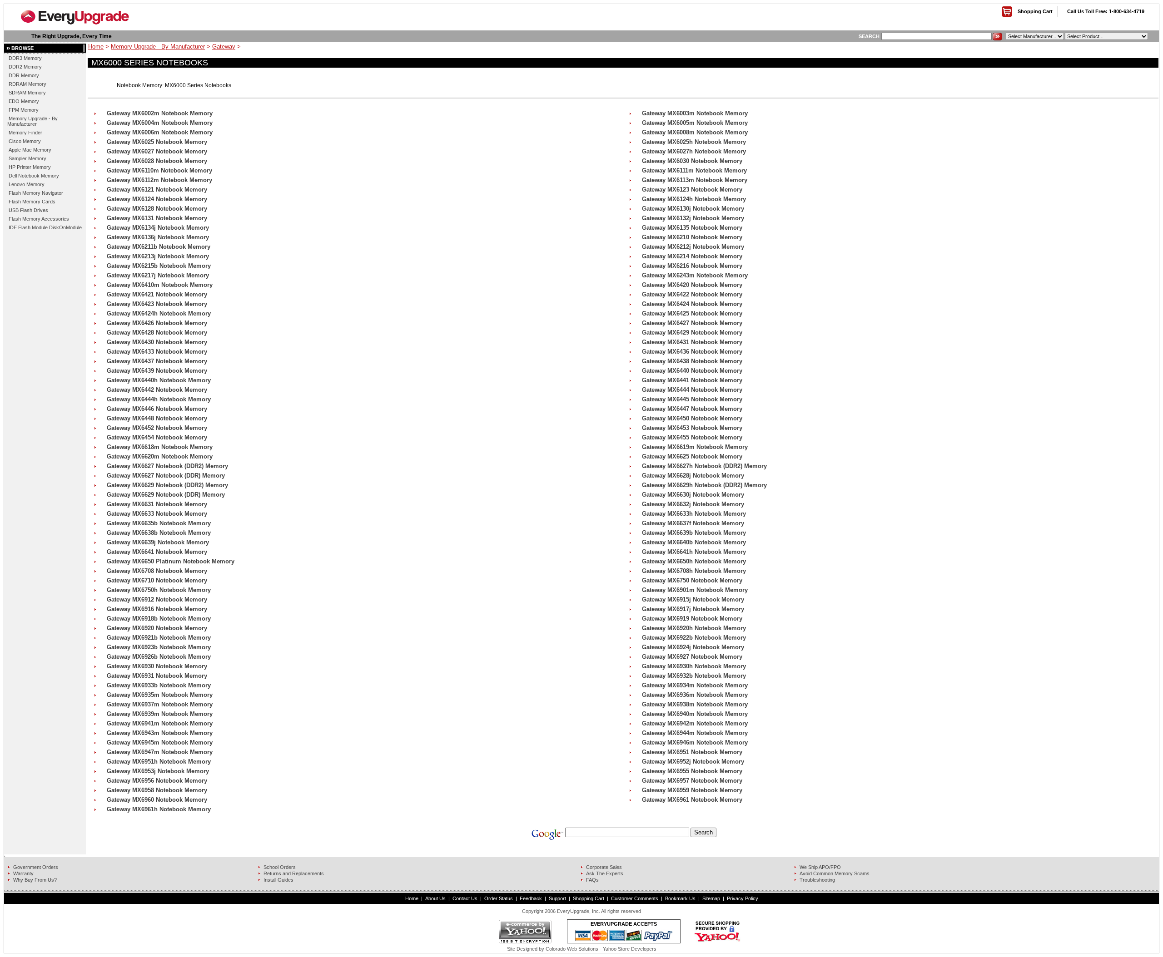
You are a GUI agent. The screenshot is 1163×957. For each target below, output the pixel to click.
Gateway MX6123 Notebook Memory (692, 189)
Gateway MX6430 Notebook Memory (157, 342)
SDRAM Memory (27, 92)
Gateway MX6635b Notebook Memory (159, 523)
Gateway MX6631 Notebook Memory (157, 504)
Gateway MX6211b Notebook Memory (158, 246)
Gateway (223, 46)
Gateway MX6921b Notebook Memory (159, 637)
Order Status (498, 898)
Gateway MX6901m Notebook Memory (695, 590)
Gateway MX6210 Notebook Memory (692, 237)
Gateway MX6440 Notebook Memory (692, 370)
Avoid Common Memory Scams (835, 873)
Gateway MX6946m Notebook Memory (695, 742)
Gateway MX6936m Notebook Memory (695, 694)
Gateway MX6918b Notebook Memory (159, 618)
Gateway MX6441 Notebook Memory (692, 380)
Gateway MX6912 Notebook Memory (157, 599)
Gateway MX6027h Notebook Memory (694, 151)
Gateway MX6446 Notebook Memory (157, 408)
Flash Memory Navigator (36, 193)
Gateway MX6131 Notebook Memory (157, 218)
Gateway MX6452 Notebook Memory (157, 427)
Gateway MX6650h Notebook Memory (694, 561)
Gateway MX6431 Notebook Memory (692, 342)
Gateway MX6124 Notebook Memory (157, 199)
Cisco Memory (25, 141)
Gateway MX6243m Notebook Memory (695, 275)
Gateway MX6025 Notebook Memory (157, 141)
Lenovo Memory (27, 184)
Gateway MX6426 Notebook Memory (157, 323)
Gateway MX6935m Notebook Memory (160, 694)
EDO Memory (24, 101)
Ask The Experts (604, 873)
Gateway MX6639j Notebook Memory (158, 542)
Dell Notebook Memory (34, 175)
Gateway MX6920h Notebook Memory (694, 628)
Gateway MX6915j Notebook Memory (693, 599)
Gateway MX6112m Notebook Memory (159, 180)
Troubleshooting (817, 880)
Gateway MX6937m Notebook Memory (160, 704)
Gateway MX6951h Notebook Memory (159, 761)
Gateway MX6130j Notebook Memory (693, 208)
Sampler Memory (27, 158)
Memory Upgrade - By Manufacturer (32, 121)
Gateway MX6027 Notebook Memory (157, 151)
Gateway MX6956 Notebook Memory (157, 780)
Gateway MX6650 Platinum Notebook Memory (170, 561)
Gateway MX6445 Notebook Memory (692, 399)
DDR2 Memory (25, 66)
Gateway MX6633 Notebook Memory (157, 513)
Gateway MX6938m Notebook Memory (695, 704)
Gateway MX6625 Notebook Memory (692, 456)
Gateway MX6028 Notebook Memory (157, 161)
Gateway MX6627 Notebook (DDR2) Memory (167, 466)
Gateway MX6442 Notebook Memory (157, 389)
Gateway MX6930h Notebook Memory (694, 666)
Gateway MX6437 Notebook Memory (157, 361)
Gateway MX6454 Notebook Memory (157, 437)
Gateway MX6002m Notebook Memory (160, 113)
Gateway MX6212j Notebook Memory (693, 246)
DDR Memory (24, 75)
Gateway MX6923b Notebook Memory (159, 647)
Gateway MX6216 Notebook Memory (692, 265)
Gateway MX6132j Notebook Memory (693, 218)
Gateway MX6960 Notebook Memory (157, 799)
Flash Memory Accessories (39, 219)
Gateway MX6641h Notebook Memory (694, 551)
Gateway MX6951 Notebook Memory (692, 752)
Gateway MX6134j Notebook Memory (158, 227)
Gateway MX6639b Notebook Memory (694, 532)
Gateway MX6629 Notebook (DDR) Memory (166, 494)
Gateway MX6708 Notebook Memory (157, 570)
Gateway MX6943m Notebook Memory (160, 733)
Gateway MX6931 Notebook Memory (157, 675)
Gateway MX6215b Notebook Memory (159, 265)
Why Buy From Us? (35, 880)
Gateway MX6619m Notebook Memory (695, 447)
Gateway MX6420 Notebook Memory (692, 284)
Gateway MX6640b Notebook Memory (694, 542)
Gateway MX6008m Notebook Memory (695, 132)
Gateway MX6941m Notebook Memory (160, 723)
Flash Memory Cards (32, 201)
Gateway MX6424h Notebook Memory (159, 313)
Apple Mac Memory (30, 150)
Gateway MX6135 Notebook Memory (692, 227)
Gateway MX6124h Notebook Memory (694, 199)
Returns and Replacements (293, 873)
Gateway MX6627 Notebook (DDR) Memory (166, 475)
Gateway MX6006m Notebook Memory (160, 132)
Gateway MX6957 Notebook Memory (692, 780)
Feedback (531, 898)
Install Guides (278, 880)
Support (557, 898)
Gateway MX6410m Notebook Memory (160, 284)
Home (96, 46)
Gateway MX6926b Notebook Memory (159, 656)
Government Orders (35, 867)
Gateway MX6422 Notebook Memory (692, 294)
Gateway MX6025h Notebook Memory (694, 141)
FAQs (592, 880)
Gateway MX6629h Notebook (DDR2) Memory (704, 485)
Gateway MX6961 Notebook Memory (692, 799)
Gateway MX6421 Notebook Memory (157, 294)
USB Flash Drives (28, 210)
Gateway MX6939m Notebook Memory (160, 713)
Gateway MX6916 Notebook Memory (157, 609)
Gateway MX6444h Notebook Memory (159, 399)
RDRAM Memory (27, 84)
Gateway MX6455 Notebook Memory (692, 437)
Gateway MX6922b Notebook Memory (694, 637)
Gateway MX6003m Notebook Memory (695, 113)
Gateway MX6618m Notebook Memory (160, 447)
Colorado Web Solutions (572, 949)
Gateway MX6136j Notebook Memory (158, 237)
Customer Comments (634, 898)
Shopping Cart (1035, 11)
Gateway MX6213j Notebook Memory (158, 256)
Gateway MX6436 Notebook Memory (692, 351)
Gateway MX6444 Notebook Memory (692, 389)
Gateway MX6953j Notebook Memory (158, 771)
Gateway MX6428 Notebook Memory (157, 332)
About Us (435, 898)
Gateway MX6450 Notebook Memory (692, 418)
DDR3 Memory (25, 58)
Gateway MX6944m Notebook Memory (695, 733)
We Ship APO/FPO (820, 867)
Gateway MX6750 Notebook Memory (692, 580)
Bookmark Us (680, 898)
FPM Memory (24, 110)
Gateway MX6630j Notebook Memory (693, 494)
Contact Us (464, 898)
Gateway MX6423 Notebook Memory (157, 304)
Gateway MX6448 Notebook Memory (157, 418)
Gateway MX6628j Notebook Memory (693, 475)
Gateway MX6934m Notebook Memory (695, 685)
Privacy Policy (742, 898)
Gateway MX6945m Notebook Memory (160, 742)
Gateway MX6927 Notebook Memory (692, 656)
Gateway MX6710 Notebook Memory (157, 580)
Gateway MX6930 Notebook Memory (157, 666)
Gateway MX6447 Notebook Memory (692, 408)
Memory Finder (25, 132)
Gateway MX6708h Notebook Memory (694, 570)
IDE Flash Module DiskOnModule (45, 227)
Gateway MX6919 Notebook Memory (692, 618)
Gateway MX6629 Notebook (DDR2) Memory (167, 485)
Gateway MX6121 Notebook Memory (157, 189)
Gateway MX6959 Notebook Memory (692, 790)
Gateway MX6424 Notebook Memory (692, 304)
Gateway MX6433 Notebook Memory (157, 351)
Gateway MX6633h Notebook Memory (694, 513)
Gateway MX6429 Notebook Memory (692, 332)
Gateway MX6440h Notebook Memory (159, 380)
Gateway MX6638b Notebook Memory (159, 532)
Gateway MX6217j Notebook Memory (158, 275)
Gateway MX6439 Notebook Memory (157, 370)
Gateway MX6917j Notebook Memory (693, 609)
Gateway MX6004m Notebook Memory (160, 122)
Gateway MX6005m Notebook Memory (695, 122)
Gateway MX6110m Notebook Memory (159, 170)
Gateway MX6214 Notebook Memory (692, 256)
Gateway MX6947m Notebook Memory (160, 752)
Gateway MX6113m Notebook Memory (694, 180)
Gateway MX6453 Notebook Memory (692, 427)
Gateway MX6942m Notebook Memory (695, 723)
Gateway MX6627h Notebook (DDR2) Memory (704, 466)
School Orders (279, 867)
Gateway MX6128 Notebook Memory (157, 208)
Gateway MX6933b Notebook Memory (159, 685)
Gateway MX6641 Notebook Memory (157, 551)
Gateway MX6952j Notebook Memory (693, 761)
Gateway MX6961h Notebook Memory (159, 809)
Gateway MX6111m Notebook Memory (694, 170)
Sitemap (711, 898)
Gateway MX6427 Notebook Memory (692, 323)
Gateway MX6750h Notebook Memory (159, 590)
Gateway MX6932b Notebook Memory (694, 675)
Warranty (23, 873)
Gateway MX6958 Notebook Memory (157, 790)
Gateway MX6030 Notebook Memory (692, 161)
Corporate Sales (604, 867)
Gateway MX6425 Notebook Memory (692, 313)
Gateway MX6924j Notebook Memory (693, 647)
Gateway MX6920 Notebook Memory (157, 628)
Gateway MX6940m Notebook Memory (695, 713)
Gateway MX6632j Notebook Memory (693, 504)
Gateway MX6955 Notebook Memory (692, 771)
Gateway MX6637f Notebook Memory (693, 523)
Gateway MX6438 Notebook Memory (692, 361)
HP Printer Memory (30, 167)
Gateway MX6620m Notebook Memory (160, 456)
